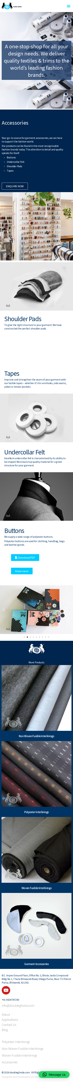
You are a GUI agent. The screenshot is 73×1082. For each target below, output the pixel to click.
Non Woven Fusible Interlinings (22, 1048)
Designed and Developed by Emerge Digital (25, 1076)
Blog (5, 1030)
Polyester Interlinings (16, 1041)
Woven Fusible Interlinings (19, 1055)
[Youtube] (6, 990)
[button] (68, 6)
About (6, 1015)
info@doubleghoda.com (18, 1005)
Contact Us (9, 1025)
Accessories (9, 1062)
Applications (10, 1020)
